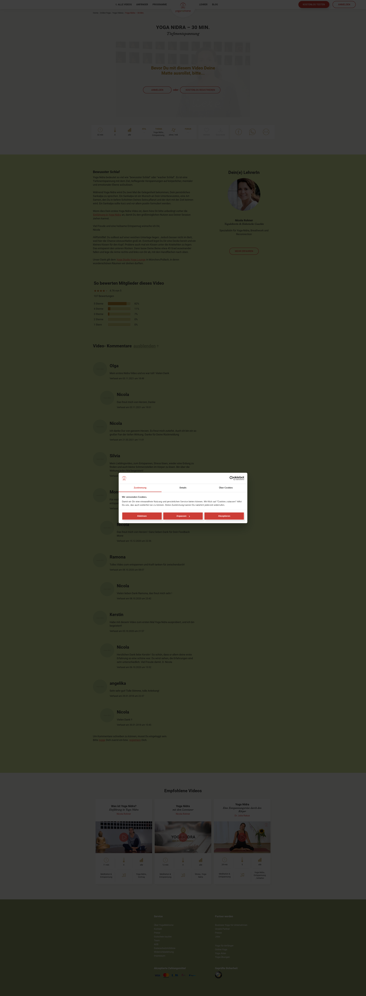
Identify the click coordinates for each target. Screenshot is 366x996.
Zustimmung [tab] (140, 487)
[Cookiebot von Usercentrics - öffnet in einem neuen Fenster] (231, 478)
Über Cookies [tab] (226, 487)
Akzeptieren (224, 516)
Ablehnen (142, 516)
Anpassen (181, 516)
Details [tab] (183, 487)
